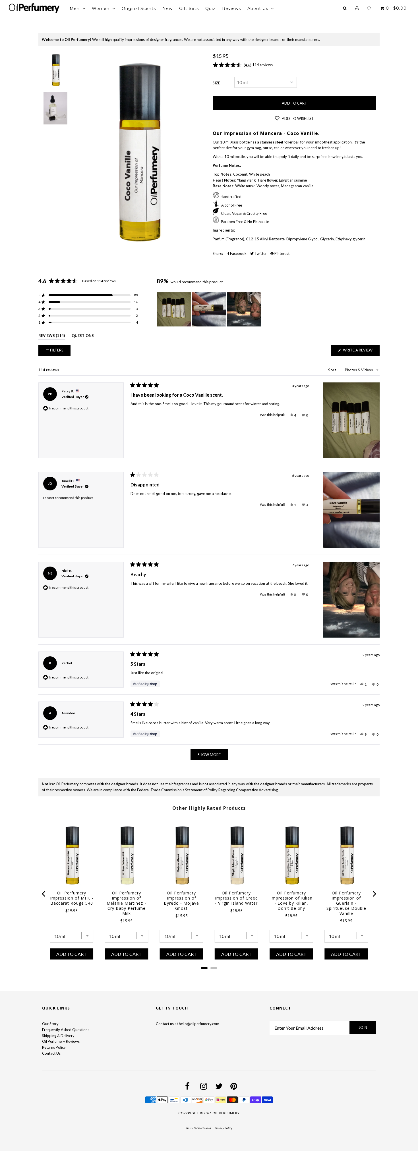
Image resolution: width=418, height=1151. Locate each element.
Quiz (210, 8)
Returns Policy (54, 1047)
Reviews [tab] (51, 336)
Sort (332, 370)
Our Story (50, 1023)
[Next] (374, 894)
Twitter (260, 253)
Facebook (238, 253)
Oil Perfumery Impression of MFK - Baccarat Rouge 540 (71, 898)
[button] (88, 295)
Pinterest (281, 253)
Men (75, 8)
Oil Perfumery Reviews (61, 1041)
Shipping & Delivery (58, 1035)
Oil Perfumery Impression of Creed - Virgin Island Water (236, 898)
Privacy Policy (223, 1128)
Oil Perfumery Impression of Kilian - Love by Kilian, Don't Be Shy (291, 900)
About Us (257, 8)
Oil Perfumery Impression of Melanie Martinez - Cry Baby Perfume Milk (126, 903)
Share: (218, 253)
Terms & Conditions (198, 1128)
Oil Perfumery (226, 1113)
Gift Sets (189, 8)
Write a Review (361, 351)
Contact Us (51, 1053)
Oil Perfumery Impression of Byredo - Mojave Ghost (181, 900)
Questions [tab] (83, 336)
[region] (209, 309)
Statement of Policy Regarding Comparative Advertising (231, 790)
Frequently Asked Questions (65, 1029)
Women (100, 8)
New (167, 8)
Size (216, 83)
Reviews (231, 8)
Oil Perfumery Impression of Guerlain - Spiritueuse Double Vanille (346, 903)
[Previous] (44, 894)
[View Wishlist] (369, 8)
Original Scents (139, 8)
